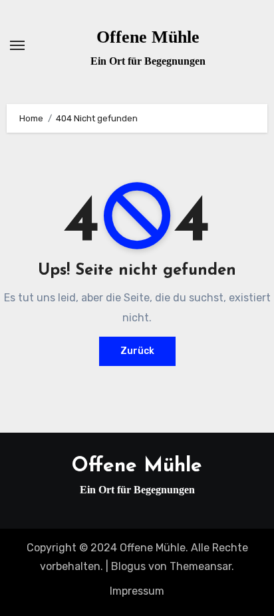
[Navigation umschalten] (17, 45)
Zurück (137, 351)
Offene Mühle (148, 37)
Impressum (137, 591)
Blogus (128, 566)
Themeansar (200, 566)
